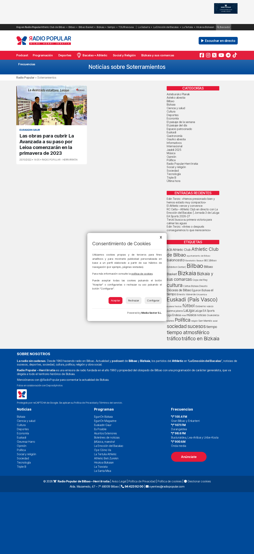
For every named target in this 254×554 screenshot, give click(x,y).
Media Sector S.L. (151, 312)
